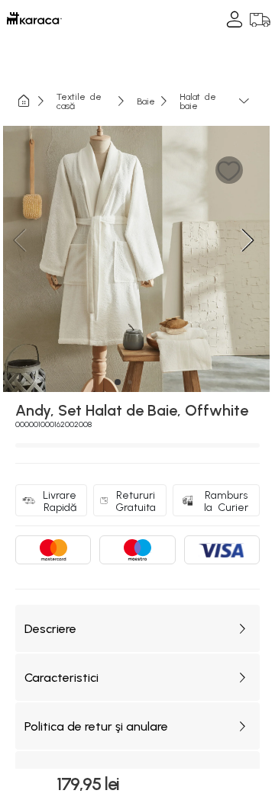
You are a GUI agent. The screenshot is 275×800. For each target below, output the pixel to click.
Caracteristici (61, 677)
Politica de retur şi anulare (96, 726)
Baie (146, 100)
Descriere (50, 629)
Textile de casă (79, 101)
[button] (229, 170)
